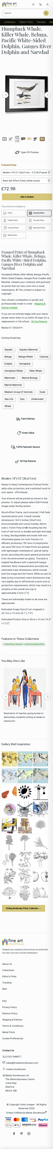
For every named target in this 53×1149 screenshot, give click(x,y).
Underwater (37, 399)
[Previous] (5, 95)
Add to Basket (27, 197)
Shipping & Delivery (12, 1019)
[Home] (11, 4)
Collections (9, 22)
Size (22, 399)
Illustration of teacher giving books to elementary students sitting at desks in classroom (24, 717)
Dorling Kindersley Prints (34, 644)
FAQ (4, 1001)
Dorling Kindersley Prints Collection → (23, 908)
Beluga (8, 356)
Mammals (10, 377)
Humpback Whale (14, 370)
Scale (42, 392)
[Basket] (40, 4)
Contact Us (8, 1050)
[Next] (48, 95)
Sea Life (9, 399)
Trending (41, 22)
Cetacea (44, 356)
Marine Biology (30, 377)
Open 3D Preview (29, 152)
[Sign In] (47, 4)
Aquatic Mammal (29, 349)
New (4, 988)
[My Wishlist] (33, 4)
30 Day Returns (39, 321)
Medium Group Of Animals (19, 392)
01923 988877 (13, 1056)
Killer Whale (36, 370)
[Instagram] (29, 1135)
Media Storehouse (35, 1112)
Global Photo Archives (14, 644)
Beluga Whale (26, 356)
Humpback (24, 363)
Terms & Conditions (12, 1025)
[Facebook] (14, 1135)
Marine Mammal (13, 384)
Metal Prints (8, 1032)
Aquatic (9, 349)
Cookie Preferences (12, 1038)
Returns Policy (9, 1013)
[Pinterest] (21, 1135)
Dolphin (8, 363)
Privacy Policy (9, 1007)
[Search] (46, 13)
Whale (8, 406)
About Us (7, 964)
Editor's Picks (26, 22)
